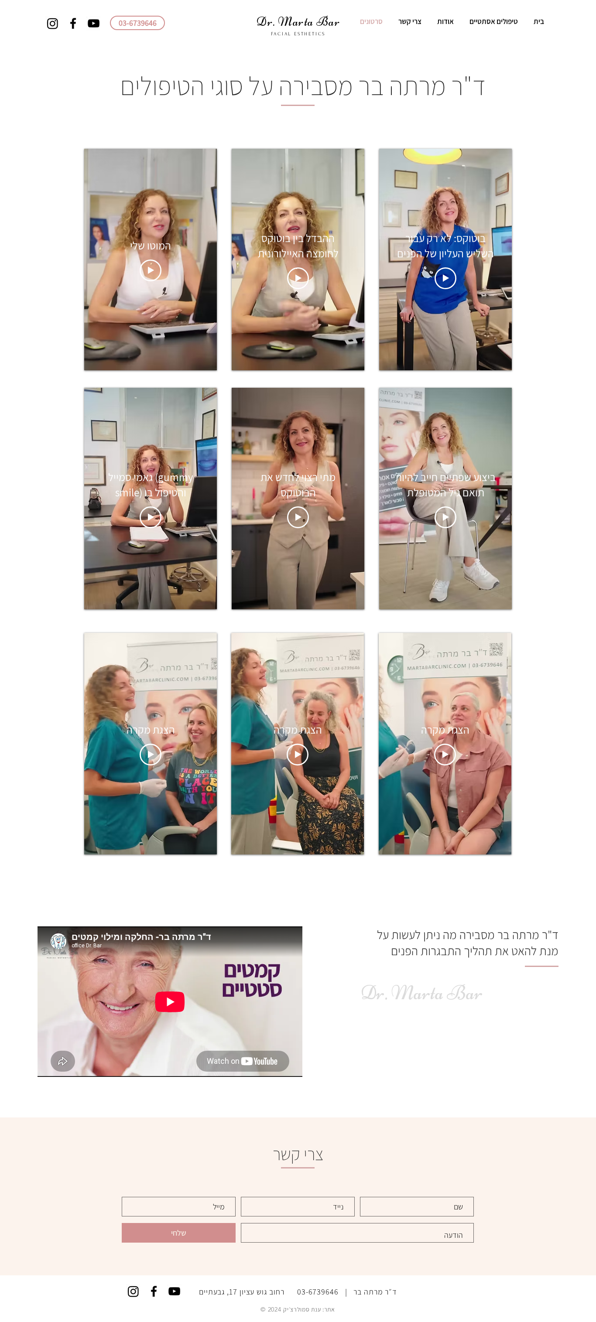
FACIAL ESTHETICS (298, 34)
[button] (492, 21)
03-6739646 (318, 1292)
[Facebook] (73, 23)
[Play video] (150, 270)
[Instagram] (52, 23)
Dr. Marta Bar (421, 992)
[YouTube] (93, 23)
